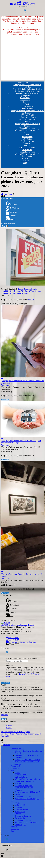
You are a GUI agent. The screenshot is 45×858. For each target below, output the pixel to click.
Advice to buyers (27, 108)
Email (12, 220)
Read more (5, 400)
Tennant (27, 121)
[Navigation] (18, 2)
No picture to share (8, 224)
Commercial (25, 98)
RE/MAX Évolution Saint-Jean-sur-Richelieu (18, 625)
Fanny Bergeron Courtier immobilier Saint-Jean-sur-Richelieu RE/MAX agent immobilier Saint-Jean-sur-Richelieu (21, 291)
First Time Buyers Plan (27, 119)
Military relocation (25, 82)
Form (8, 663)
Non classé (8, 194)
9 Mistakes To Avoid (27, 147)
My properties (25, 95)
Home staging (27, 156)
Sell (25, 132)
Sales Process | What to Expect (27, 93)
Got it (4, 719)
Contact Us (25, 160)
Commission (27, 143)
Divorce (27, 126)
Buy (25, 102)
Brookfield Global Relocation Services (27, 89)
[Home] (20, 2)
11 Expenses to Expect (27, 117)
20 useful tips (27, 150)
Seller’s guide (27, 137)
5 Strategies (27, 139)
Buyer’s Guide (27, 106)
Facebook (14, 204)
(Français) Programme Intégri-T (27, 130)
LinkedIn (13, 216)
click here (4, 715)
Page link (9, 665)
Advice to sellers (27, 141)
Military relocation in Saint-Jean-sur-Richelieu (27, 86)
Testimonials (25, 100)
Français (25, 2)
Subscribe (5, 683)
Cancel (4, 226)
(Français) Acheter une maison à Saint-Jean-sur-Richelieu (27, 112)
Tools (27, 104)
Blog (25, 163)
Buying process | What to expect (27, 91)
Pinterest (13, 212)
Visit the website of (15, 732)
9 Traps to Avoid (27, 115)
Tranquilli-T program (27, 128)
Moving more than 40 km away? (27, 124)
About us (24, 158)
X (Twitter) (14, 208)
